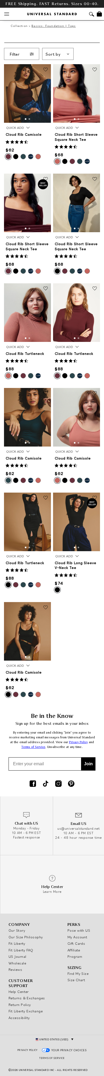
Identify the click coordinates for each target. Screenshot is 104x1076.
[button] (25, 119)
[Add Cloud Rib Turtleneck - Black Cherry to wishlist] (94, 288)
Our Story (17, 930)
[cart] (99, 14)
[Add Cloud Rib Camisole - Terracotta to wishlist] (94, 393)
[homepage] (52, 14)
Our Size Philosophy (26, 937)
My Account (77, 937)
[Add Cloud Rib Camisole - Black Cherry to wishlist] (45, 69)
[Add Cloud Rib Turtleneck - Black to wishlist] (45, 498)
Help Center (19, 991)
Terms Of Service (52, 1058)
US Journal (17, 956)
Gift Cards (76, 943)
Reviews (15, 969)
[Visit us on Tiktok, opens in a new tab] (45, 784)
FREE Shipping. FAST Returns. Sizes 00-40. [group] (52, 3)
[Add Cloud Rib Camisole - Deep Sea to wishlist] (45, 393)
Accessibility (19, 1017)
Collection (19, 26)
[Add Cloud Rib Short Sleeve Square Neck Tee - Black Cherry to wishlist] (45, 179)
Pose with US (78, 930)
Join (88, 764)
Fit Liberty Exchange (26, 1011)
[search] (91, 15)
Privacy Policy (78, 742)
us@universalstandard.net (78, 828)
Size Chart (76, 979)
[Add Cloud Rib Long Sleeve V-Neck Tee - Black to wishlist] (94, 498)
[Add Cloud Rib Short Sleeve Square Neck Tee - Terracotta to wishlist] (94, 69)
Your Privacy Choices (69, 1050)
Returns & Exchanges (27, 998)
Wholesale (17, 963)
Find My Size (78, 973)
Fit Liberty (17, 943)
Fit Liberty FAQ (21, 950)
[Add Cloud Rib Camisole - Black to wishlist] (45, 607)
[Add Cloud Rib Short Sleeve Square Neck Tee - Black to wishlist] (94, 179)
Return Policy (20, 1004)
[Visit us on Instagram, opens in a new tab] (58, 784)
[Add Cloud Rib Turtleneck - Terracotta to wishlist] (45, 288)
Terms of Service (33, 747)
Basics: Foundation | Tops (53, 26)
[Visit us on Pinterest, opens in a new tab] (71, 784)
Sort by (53, 54)
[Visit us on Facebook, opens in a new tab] (33, 784)
